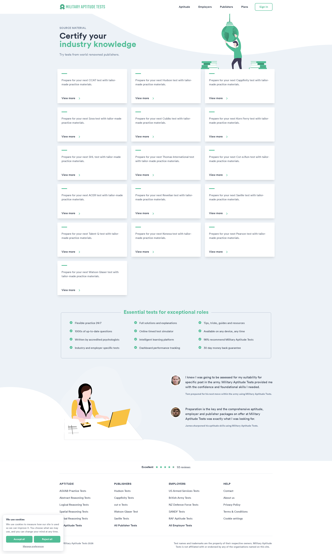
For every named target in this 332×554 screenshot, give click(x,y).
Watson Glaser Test (126, 511)
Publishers (226, 7)
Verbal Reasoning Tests (73, 518)
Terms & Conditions (235, 511)
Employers (205, 7)
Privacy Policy (231, 504)
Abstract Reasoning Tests (74, 497)
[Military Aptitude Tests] (82, 7)
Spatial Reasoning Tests (73, 511)
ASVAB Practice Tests (72, 491)
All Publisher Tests (125, 525)
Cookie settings (233, 518)
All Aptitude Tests (70, 525)
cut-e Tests (121, 504)
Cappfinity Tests (124, 497)
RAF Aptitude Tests (180, 518)
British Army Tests (180, 497)
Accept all (19, 539)
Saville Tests (121, 518)
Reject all (47, 539)
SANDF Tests (177, 511)
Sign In (263, 7)
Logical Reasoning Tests (74, 504)
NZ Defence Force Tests (183, 504)
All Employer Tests (180, 525)
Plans (244, 7)
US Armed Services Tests (184, 491)
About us (228, 497)
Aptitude (184, 7)
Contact (228, 491)
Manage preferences (33, 546)
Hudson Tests (122, 491)
